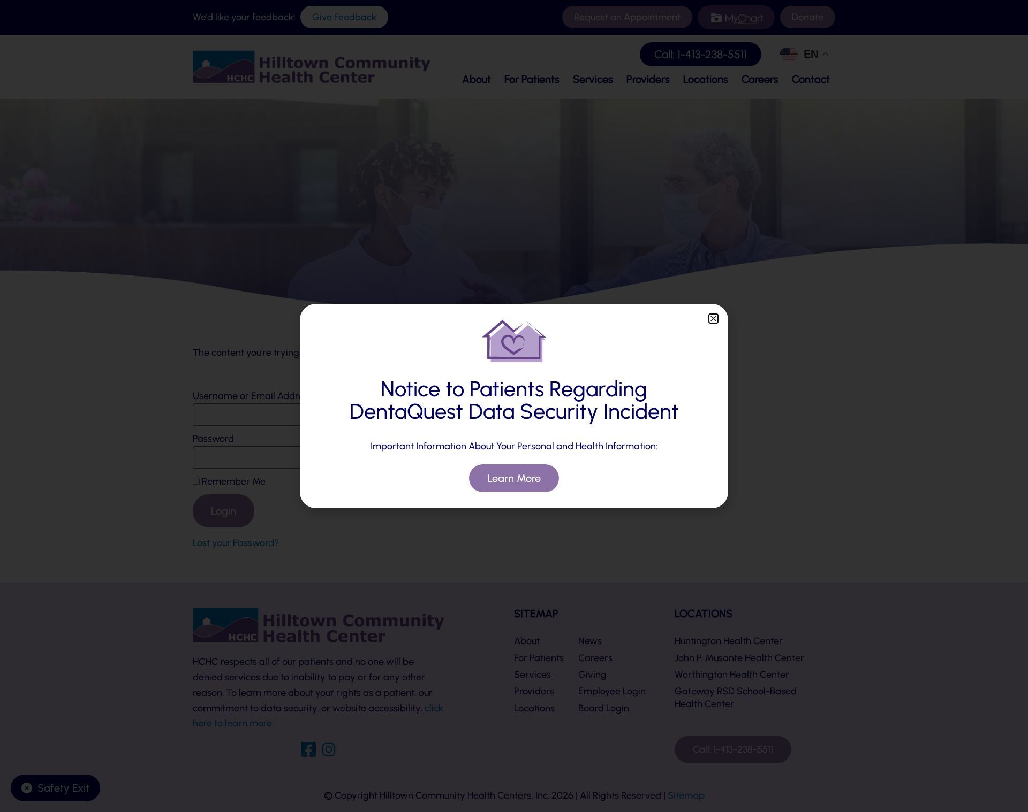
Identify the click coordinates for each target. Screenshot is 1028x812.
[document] (514, 406)
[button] (713, 319)
